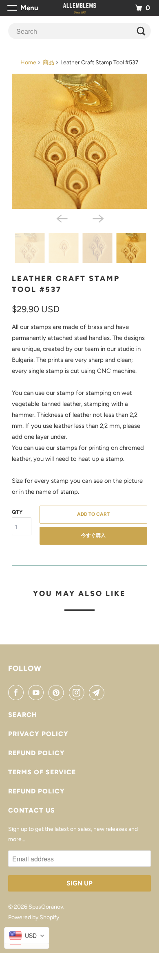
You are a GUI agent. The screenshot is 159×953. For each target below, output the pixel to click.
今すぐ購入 (93, 535)
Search (22, 715)
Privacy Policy (38, 734)
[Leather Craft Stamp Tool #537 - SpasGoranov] (79, 141)
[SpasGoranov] (79, 8)
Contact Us (31, 810)
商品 (48, 62)
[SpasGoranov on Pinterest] (58, 692)
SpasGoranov (46, 906)
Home (28, 62)
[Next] (97, 218)
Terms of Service (42, 772)
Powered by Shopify (33, 917)
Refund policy (36, 753)
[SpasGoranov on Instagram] (78, 692)
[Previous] (62, 218)
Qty (17, 512)
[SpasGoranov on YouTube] (37, 692)
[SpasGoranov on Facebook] (17, 692)
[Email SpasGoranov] (98, 692)
